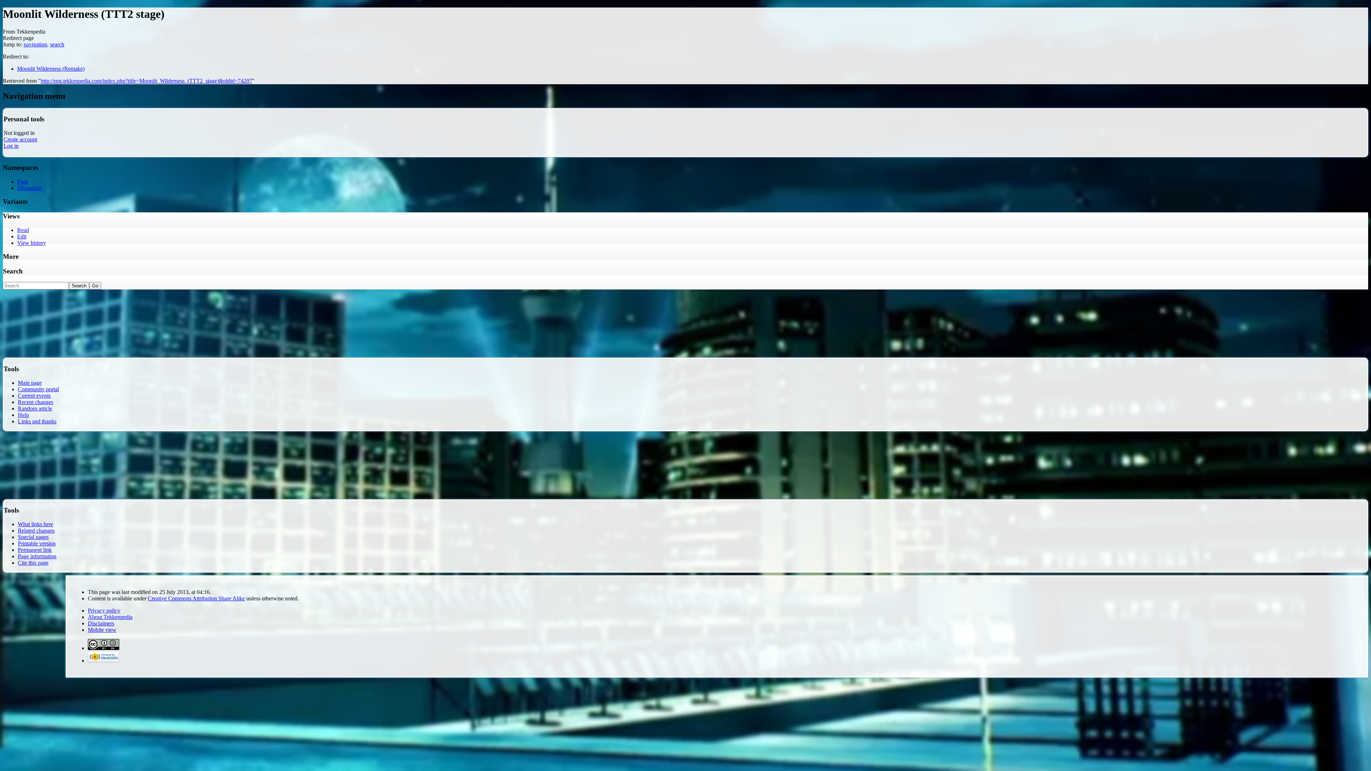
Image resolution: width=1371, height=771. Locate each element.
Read (23, 230)
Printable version (37, 543)
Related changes (36, 531)
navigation (35, 44)
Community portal (38, 389)
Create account (20, 139)
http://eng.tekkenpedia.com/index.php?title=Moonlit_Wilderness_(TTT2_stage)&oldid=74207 (146, 81)
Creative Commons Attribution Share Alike (196, 598)
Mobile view (102, 630)
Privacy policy (104, 611)
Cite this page (33, 563)
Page (22, 181)
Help (23, 415)
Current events (34, 396)
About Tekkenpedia (110, 617)
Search (13, 271)
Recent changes (35, 402)
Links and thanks (37, 421)
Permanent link (35, 550)
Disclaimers (101, 623)
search (57, 44)
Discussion (29, 188)
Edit (21, 236)
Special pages (33, 537)
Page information (37, 556)
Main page (30, 383)
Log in (11, 146)
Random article (35, 408)
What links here (35, 524)
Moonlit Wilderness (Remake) (51, 69)
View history (31, 243)
